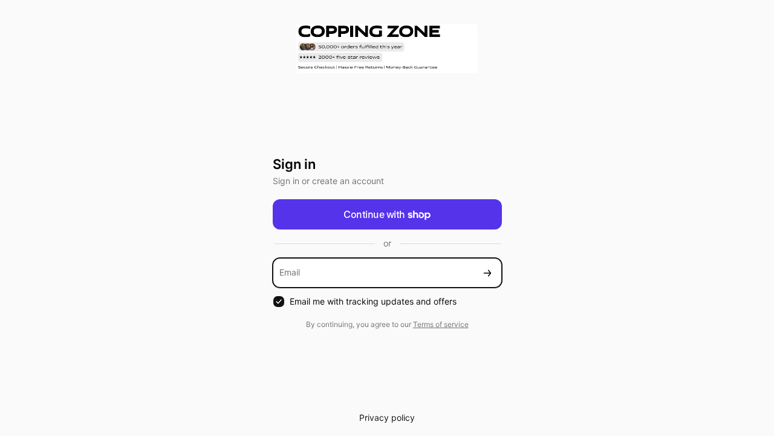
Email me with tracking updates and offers (373, 301)
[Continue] (487, 272)
